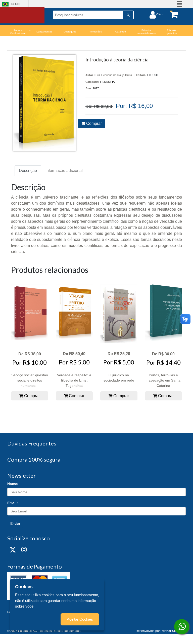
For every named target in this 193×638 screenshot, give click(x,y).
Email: (12, 503)
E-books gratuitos (172, 31)
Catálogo (120, 31)
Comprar (93, 123)
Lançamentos (44, 31)
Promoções (95, 31)
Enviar (15, 523)
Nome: (12, 484)
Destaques (70, 31)
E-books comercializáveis (146, 31)
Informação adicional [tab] (64, 170)
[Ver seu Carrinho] (171, 14)
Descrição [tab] (28, 170)
